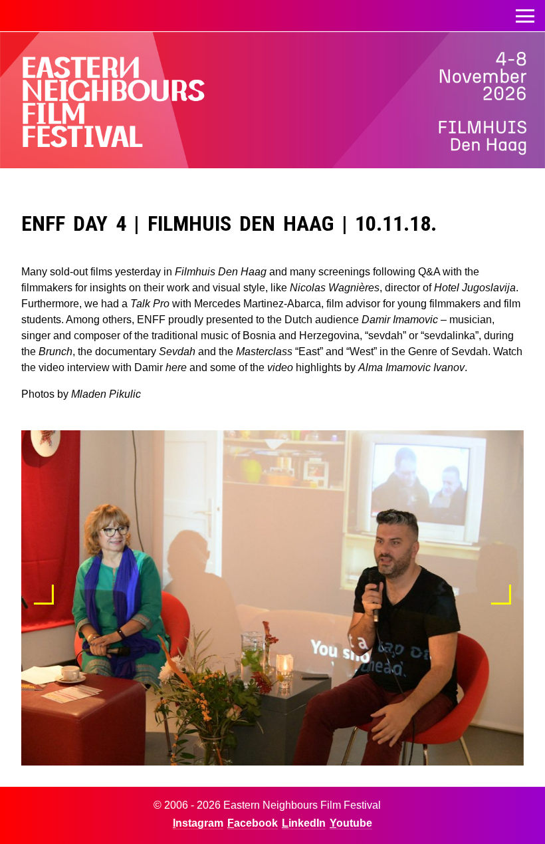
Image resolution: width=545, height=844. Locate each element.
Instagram (198, 823)
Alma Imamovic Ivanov (411, 367)
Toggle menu (525, 16)
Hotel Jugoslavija (475, 287)
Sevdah (177, 351)
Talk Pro (149, 303)
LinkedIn (304, 823)
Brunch (55, 351)
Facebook (252, 823)
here (176, 367)
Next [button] (501, 595)
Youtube (351, 823)
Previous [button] (44, 595)
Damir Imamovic (400, 319)
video (280, 367)
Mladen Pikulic (106, 394)
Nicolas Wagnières (335, 287)
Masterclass (264, 351)
